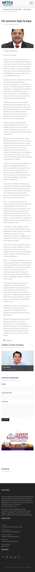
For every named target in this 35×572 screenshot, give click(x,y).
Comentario (4, 401)
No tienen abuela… (15, 361)
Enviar (6, 419)
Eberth (28, 567)
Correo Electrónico (6, 393)
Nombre (3, 384)
